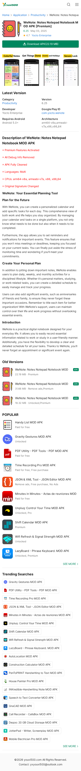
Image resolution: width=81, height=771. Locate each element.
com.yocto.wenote (53, 112)
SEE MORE (69, 563)
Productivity (38, 15)
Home (5, 15)
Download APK (42, 43)
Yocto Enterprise (41, 35)
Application (20, 15)
